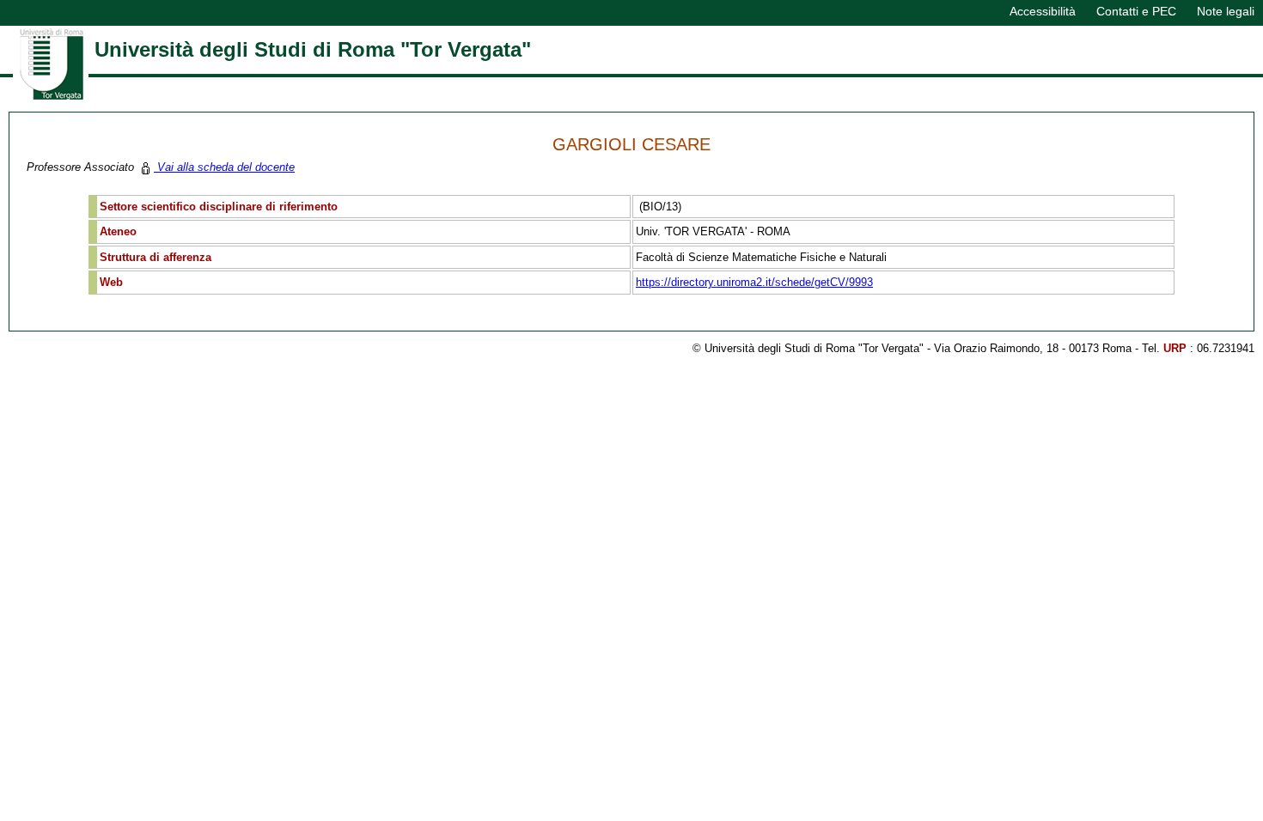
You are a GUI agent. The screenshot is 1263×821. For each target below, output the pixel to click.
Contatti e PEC (1136, 11)
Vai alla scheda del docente (224, 167)
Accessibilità (1043, 11)
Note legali (1225, 11)
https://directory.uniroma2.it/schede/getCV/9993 (754, 282)
